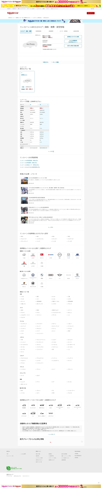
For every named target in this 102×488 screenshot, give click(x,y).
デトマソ (70, 360)
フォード (38, 326)
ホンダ (53, 296)
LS (21, 72)
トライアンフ (39, 349)
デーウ (38, 381)
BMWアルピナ (55, 310)
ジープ (38, 331)
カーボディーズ (71, 344)
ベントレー (23, 342)
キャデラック (24, 323)
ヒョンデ (23, 381)
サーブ (22, 375)
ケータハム (54, 344)
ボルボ (38, 375)
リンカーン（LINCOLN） (37, 17)
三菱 (69, 296)
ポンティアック (55, 326)
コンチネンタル (40, 238)
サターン (54, 323)
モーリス (23, 349)
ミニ (69, 315)
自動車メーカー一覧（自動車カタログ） (23, 17)
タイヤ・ (63, 31)
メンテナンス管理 (39, 457)
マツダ (22, 299)
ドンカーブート (71, 390)
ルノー (53, 369)
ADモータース (24, 384)
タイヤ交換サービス (65, 457)
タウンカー (54, 238)
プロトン (38, 390)
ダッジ (53, 331)
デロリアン (39, 328)
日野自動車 (70, 301)
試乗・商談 (38, 453)
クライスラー (39, 323)
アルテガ (23, 317)
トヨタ (22, 296)
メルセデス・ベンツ (25, 315)
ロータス (54, 342)
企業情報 (76, 453)
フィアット (54, 358)
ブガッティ (70, 369)
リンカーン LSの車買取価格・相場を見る (29, 160)
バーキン (23, 393)
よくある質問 (23, 453)
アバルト (23, 363)
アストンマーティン (41, 339)
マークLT (70, 241)
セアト (38, 393)
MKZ (69, 236)
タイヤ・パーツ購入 (52, 457)
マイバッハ (39, 315)
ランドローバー (40, 342)
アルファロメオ (24, 358)
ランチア (38, 360)
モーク (22, 351)
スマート (70, 310)
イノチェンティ (40, 363)
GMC (69, 331)
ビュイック (23, 326)
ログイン (91, 13)
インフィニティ (40, 333)
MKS (22, 236)
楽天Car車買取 (64, 453)
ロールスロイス (24, 344)
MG (53, 349)
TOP (7, 453)
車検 (51, 31)
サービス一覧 (9, 476)
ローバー (70, 342)
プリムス (70, 328)
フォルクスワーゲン (56, 312)
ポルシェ (70, 312)
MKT (38, 236)
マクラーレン (55, 347)
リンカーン (23, 328)
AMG (22, 310)
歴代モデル (45, 62)
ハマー (22, 333)
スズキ (69, 299)
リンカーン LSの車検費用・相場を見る (28, 162)
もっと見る (50, 151)
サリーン (54, 328)
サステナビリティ (26, 476)
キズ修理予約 (51, 455)
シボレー (70, 323)
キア (53, 381)
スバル (53, 299)
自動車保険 (64, 459)
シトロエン (23, 369)
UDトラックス (40, 303)
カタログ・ (25, 31)
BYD (22, 390)
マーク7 (38, 241)
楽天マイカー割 (39, 461)
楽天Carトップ (11, 17)
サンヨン (70, 381)
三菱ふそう (23, 303)
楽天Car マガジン (39, 459)
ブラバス (54, 315)
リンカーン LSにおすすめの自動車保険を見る (30, 167)
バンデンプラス (40, 347)
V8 (40, 104)
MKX (53, 236)
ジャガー (54, 339)
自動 (76, 31)
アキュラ (70, 303)
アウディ (23, 312)
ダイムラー (70, 339)
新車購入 (50, 453)
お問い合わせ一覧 (17, 476)
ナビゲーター (71, 238)
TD (53, 390)
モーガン (23, 347)
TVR (22, 339)
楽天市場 (92, 8)
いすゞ (38, 299)
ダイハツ (23, 301)
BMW (38, 310)
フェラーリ (70, 358)
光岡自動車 (39, 301)
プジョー (38, 369)
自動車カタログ (52, 459)
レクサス (54, 303)
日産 (38, 296)
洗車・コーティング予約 (66, 455)
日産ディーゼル (55, 301)
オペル (38, 312)
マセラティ (23, 360)
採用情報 (76, 457)
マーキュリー (71, 326)
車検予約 (37, 455)
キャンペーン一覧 (10, 455)
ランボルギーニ (55, 360)
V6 (30, 104)
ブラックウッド (24, 241)
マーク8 (54, 241)
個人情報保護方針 (78, 455)
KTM (53, 393)
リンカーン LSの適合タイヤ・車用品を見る (29, 164)
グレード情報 (56, 62)
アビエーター (24, 238)
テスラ (22, 331)
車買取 (38, 31)
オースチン (70, 347)
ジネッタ (38, 344)
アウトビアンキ (40, 358)
